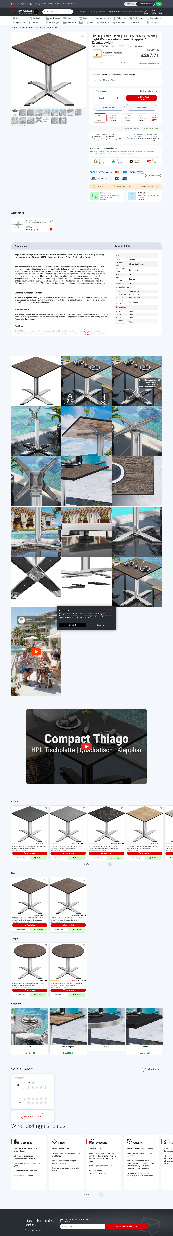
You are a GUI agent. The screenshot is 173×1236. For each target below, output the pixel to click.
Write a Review (123, 63)
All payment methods (153, 175)
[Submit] (45, 11)
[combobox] (57, 11)
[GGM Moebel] (21, 12)
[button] (110, 864)
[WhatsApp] (159, 4)
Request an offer (109, 107)
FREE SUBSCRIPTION (126, 1226)
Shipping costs (153, 129)
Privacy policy (109, 609)
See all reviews (151, 1069)
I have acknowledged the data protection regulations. (77, 1220)
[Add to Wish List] (82, 35)
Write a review (31, 1116)
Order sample (142, 107)
